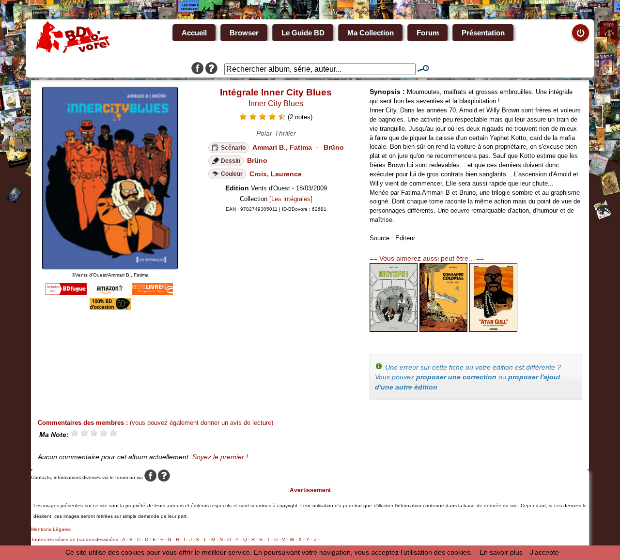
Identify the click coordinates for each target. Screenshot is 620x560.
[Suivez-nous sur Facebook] (197, 69)
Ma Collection (370, 33)
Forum (428, 33)
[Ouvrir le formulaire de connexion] (580, 32)
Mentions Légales (51, 529)
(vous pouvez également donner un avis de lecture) (201, 422)
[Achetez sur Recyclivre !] (152, 292)
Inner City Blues (275, 103)
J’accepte (544, 552)
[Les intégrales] (290, 198)
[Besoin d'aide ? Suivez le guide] (211, 69)
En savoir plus (501, 552)
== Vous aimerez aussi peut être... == (427, 258)
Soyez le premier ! (220, 457)
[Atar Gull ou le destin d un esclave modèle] (493, 329)
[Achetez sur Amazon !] (109, 292)
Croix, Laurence (275, 174)
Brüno (334, 147)
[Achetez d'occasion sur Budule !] (110, 307)
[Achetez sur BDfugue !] (66, 292)
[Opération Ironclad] (443, 329)
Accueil (194, 33)
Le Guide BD (303, 33)
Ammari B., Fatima (282, 147)
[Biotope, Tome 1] (394, 329)
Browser (244, 33)
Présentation (483, 33)
